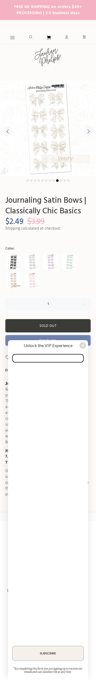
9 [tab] (57, 180)
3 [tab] (35, 180)
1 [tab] (27, 180)
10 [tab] (61, 180)
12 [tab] (68, 180)
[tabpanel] (48, 128)
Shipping (12, 228)
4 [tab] (38, 180)
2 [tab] (31, 180)
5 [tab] (42, 180)
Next (88, 131)
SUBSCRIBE (48, 653)
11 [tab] (64, 180)
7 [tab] (50, 180)
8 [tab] (53, 180)
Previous (8, 131)
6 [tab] (46, 180)
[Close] (82, 345)
